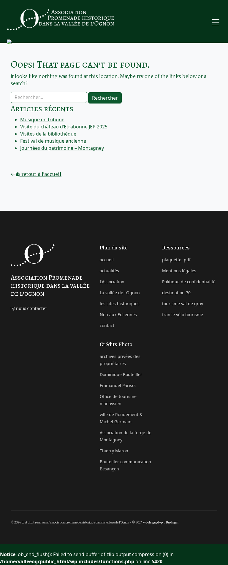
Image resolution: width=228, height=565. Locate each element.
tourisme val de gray (182, 303)
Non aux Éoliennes (118, 314)
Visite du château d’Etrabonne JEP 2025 (63, 126)
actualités (109, 270)
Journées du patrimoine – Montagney (62, 148)
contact (107, 325)
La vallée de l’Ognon (120, 292)
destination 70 (176, 292)
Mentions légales (179, 270)
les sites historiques (120, 303)
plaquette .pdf (176, 259)
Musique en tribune (42, 119)
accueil (107, 259)
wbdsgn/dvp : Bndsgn (160, 522)
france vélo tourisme (182, 314)
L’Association (112, 281)
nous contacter (31, 308)
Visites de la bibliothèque (48, 133)
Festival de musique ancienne (53, 141)
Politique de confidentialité (189, 281)
